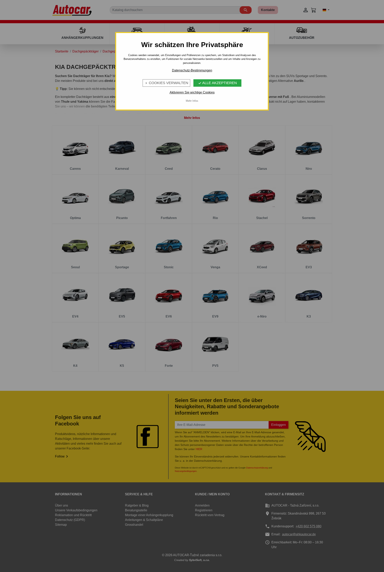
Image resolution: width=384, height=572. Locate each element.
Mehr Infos (192, 100)
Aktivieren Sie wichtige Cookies (192, 92)
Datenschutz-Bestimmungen (192, 70)
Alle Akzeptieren (217, 83)
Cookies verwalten (166, 83)
